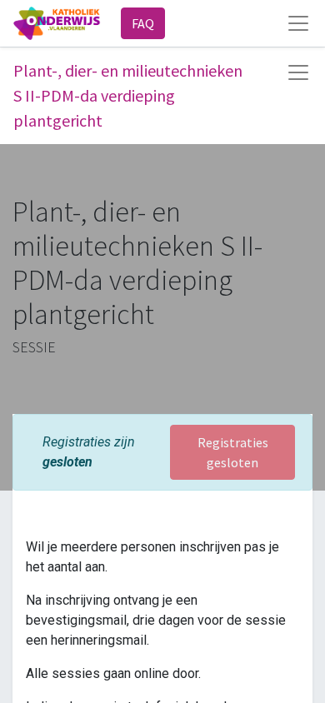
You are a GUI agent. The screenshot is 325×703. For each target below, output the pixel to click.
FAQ (143, 23)
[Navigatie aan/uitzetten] (298, 72)
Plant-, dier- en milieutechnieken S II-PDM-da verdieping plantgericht (127, 95)
